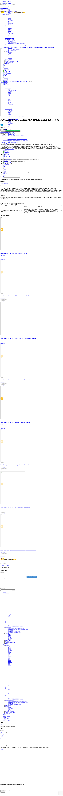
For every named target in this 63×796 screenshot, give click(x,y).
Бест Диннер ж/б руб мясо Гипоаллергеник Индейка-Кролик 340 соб (18, 379)
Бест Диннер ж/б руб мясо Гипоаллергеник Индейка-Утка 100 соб (18, 550)
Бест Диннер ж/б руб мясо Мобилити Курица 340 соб (14, 295)
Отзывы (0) (5, 139)
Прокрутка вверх (3, 738)
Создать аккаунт (8, 737)
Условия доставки (6, 140)
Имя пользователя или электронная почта (7, 726)
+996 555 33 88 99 (5, 565)
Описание (5, 137)
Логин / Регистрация (6, 720)
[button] (12, 130)
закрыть (1, 585)
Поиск (14, 4)
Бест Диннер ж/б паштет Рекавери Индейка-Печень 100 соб (16, 465)
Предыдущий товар (49, 47)
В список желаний (4, 132)
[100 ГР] (12, 418)
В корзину (3, 130)
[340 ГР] (12, 249)
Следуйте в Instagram (32, 576)
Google (1, 735)
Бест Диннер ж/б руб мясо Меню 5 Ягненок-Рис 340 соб (15, 507)
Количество (4, 129)
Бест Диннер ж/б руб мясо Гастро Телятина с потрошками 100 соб (14, 81)
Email (2, 176)
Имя (1, 174)
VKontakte (2, 736)
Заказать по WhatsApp (13, 130)
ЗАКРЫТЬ (3, 588)
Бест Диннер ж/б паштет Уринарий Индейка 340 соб (11, 116)
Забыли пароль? (3, 732)
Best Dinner (2, 255)
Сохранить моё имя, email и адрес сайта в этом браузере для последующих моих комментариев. (22, 179)
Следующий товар (4, 82)
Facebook (2, 734)
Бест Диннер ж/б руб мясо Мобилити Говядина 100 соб (15, 422)
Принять (1, 749)
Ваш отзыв (3, 172)
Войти (2, 730)
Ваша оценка (3, 163)
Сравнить (4, 719)
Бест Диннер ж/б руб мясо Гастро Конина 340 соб (13, 253)
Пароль (2, 728)
